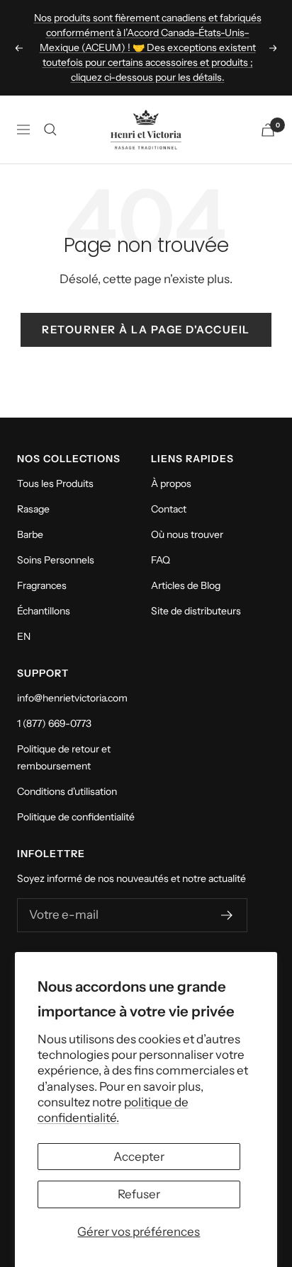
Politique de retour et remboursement (64, 757)
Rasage (33, 509)
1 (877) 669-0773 (54, 723)
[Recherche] (50, 129)
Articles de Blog (185, 585)
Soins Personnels (55, 560)
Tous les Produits (55, 483)
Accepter (138, 1157)
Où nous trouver (187, 534)
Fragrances (42, 585)
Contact (168, 509)
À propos (171, 483)
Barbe (30, 534)
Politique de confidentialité (76, 816)
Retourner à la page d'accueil (146, 329)
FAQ (160, 560)
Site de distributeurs (196, 610)
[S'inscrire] (227, 915)
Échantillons (43, 610)
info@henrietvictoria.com (72, 698)
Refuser (139, 1194)
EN (23, 636)
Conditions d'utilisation (67, 791)
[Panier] (268, 130)
